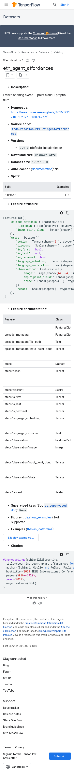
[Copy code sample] (68, 213)
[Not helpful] (33, 60)
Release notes (12, 714)
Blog (6, 665)
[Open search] (54, 4)
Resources (28, 52)
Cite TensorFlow (13, 733)
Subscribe (60, 756)
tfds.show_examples (37, 517)
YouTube (8, 690)
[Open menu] (6, 4)
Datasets (11, 17)
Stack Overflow (12, 720)
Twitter (7, 684)
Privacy (19, 747)
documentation (27, 38)
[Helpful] (27, 60)
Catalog (58, 52)
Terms (7, 747)
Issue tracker (11, 707)
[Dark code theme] (61, 213)
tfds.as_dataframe (39, 529)
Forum (7, 671)
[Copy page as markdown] (20, 75)
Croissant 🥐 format (45, 33)
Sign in (64, 4)
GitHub (7, 678)
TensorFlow (9, 52)
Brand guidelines (13, 726)
